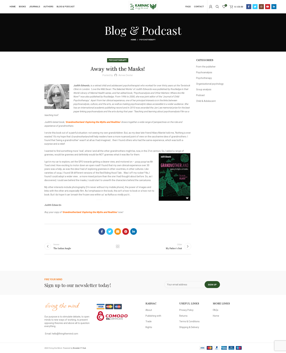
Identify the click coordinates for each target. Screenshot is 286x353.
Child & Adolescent (206, 101)
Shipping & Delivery (189, 327)
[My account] (210, 6)
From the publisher (206, 66)
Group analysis (203, 89)
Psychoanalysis (204, 72)
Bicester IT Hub (79, 348)
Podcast (200, 95)
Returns (183, 315)
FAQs (215, 310)
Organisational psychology (210, 84)
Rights (148, 327)
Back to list (118, 246)
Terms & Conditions (189, 321)
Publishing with (153, 315)
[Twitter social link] (255, 6)
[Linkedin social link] (273, 6)
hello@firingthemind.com (65, 333)
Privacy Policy (186, 310)
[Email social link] (117, 231)
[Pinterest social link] (125, 231)
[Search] (217, 6)
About (148, 310)
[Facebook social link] (248, 6)
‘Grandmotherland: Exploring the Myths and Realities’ (93, 122)
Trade (148, 321)
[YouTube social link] (267, 6)
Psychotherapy (147, 40)
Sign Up (212, 284)
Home (133, 40)
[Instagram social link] (261, 6)
